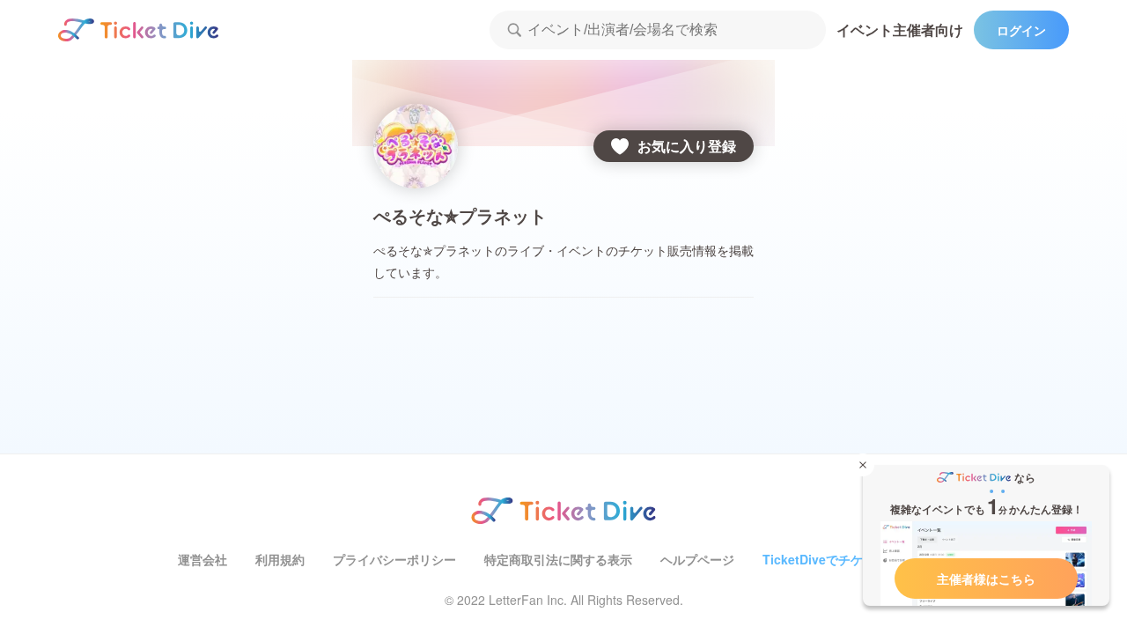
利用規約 (280, 559)
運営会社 (202, 559)
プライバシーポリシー (394, 559)
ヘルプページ (697, 559)
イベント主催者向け (899, 29)
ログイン (1021, 30)
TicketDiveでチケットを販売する (855, 559)
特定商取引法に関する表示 (558, 559)
